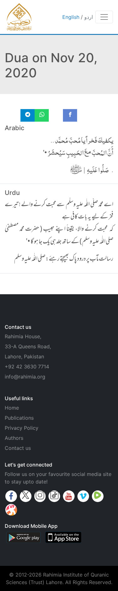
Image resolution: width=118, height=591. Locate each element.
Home (12, 408)
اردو (88, 17)
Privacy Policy (21, 428)
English (70, 17)
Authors (14, 438)
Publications (19, 418)
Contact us (18, 448)
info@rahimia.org (25, 376)
